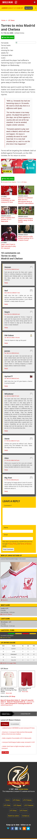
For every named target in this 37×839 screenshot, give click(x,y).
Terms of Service (26, 544)
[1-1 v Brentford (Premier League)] (18, 633)
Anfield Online (23, 789)
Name (6, 527)
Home (3, 20)
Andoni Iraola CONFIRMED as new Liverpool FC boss (8, 200)
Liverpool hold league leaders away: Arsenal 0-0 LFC (25, 220)
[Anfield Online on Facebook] (12, 828)
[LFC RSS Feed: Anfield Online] (24, 828)
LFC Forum (23, 810)
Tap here (5, 600)
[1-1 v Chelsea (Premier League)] (32, 633)
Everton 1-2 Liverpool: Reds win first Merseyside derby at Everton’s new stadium (26, 200)
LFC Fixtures (27, 800)
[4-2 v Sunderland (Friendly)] (11, 633)
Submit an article (13, 816)
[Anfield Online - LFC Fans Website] (10, 2)
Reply (6, 283)
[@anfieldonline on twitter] (28, 828)
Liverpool (23, 713)
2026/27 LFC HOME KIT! (17, 8)
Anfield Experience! (7, 705)
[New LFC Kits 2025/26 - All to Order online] (18, 173)
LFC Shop (12, 696)
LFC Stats (7, 805)
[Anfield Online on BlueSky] (8, 828)
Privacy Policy (12, 544)
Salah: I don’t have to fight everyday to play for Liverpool (8, 246)
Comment (8, 505)
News (5, 724)
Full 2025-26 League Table (9, 663)
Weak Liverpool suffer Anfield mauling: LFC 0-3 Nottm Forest (25, 238)
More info (9, 693)
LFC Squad (17, 805)
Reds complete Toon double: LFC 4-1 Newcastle (8, 219)
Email (6, 535)
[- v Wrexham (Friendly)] (4, 633)
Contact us (25, 816)
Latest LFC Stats (6, 637)
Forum (15, 724)
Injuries (14, 182)
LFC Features (28, 805)
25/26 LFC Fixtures (7, 614)
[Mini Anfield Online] (20, 828)
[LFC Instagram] (16, 828)
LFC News (11, 20)
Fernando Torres (7, 182)
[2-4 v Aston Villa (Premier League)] (25, 633)
